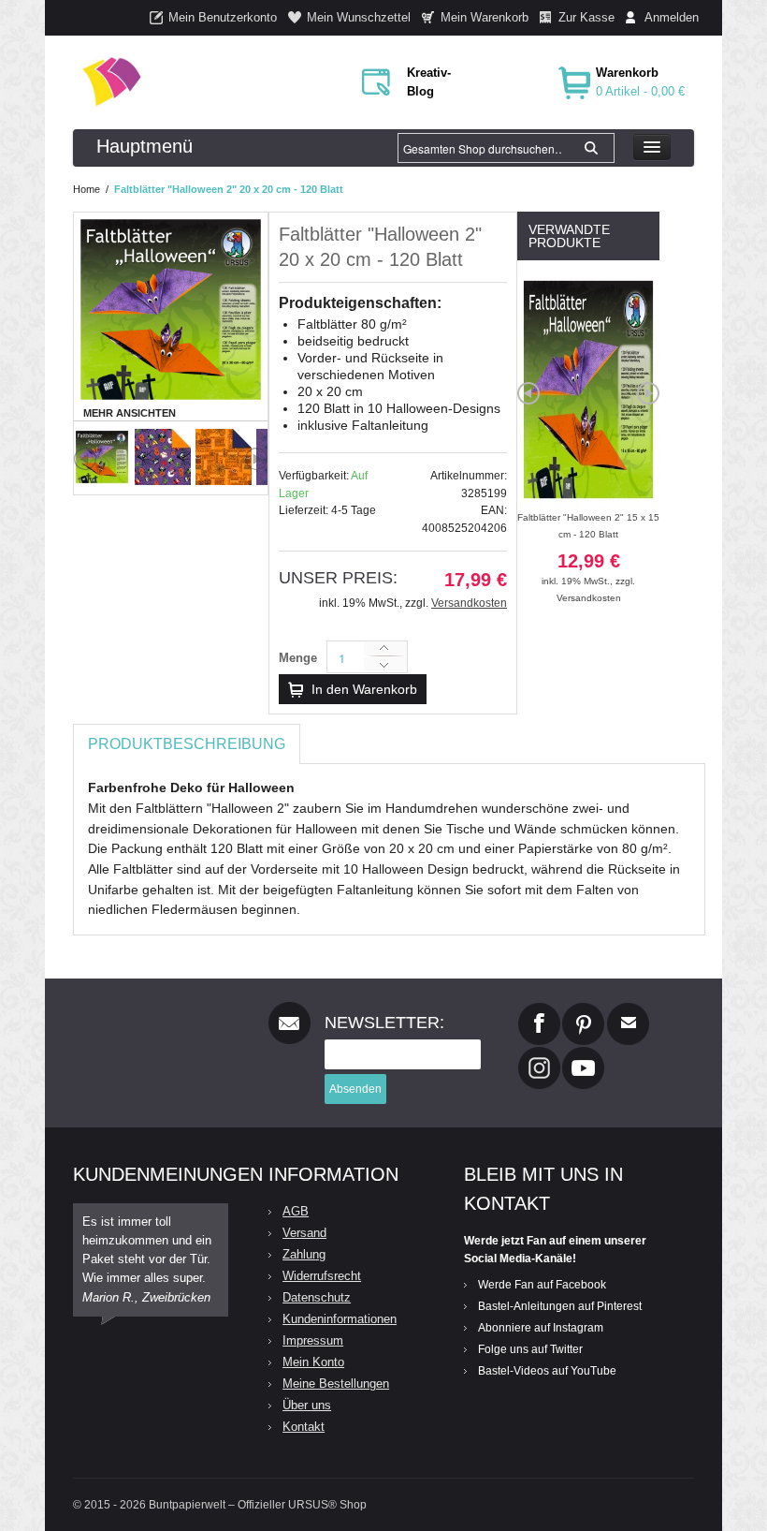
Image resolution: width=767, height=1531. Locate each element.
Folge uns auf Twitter (530, 1349)
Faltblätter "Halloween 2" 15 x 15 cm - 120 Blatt (588, 549)
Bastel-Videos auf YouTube (547, 1370)
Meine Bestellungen (335, 1383)
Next (256, 459)
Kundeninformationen (339, 1319)
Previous (85, 459)
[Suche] (591, 148)
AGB (295, 1211)
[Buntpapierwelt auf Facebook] (539, 1010)
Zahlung (304, 1254)
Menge (298, 658)
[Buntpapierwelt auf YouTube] (583, 1054)
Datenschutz (316, 1297)
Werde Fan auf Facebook (542, 1284)
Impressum (312, 1340)
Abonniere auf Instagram (540, 1327)
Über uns (306, 1405)
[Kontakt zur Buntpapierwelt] (628, 1010)
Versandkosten (469, 603)
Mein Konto (313, 1362)
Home (86, 189)
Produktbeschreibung (186, 744)
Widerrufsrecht (321, 1276)
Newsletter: (384, 1022)
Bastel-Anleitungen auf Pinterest (560, 1306)
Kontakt (303, 1427)
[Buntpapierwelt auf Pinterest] (583, 1010)
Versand (304, 1233)
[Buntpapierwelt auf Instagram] (539, 1054)
